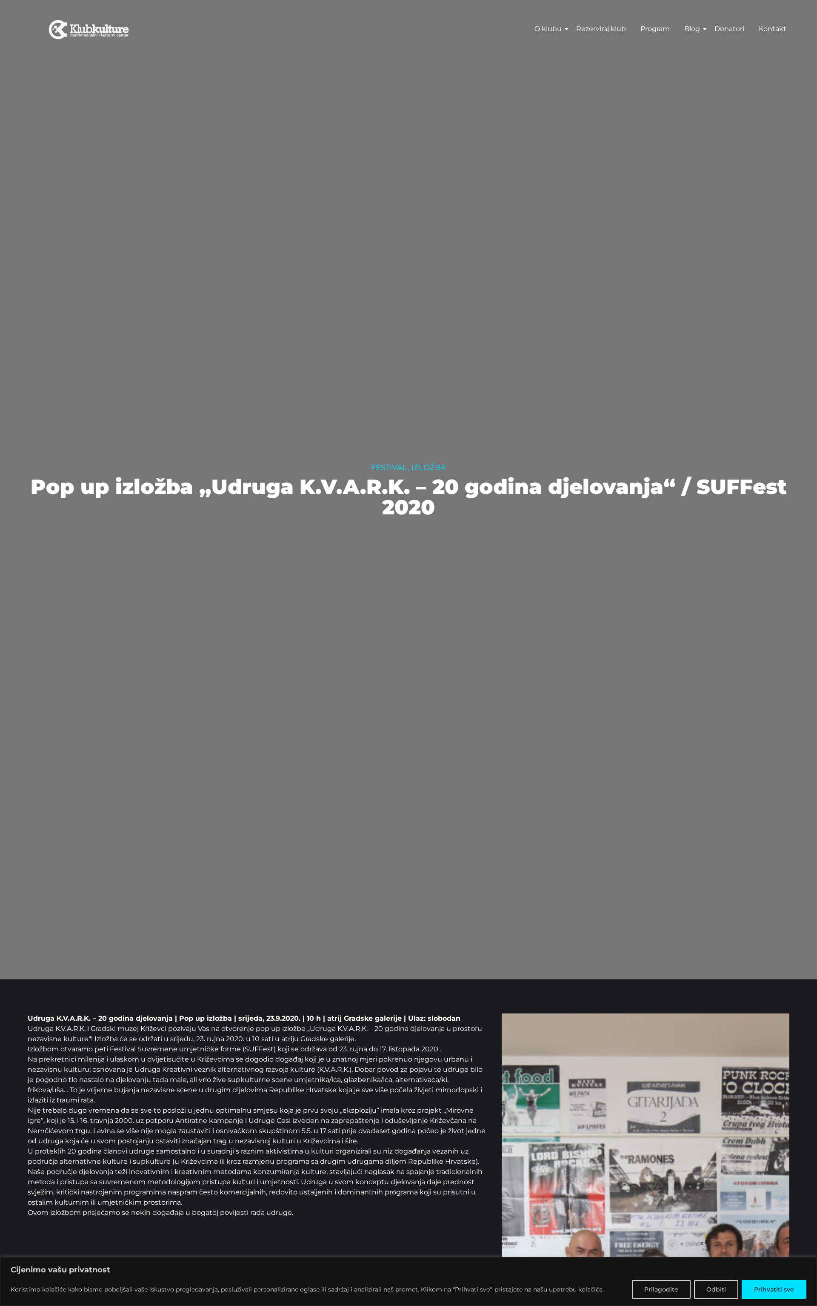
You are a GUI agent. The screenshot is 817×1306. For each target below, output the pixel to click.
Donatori (729, 29)
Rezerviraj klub (601, 29)
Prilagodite (661, 1289)
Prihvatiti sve (774, 1289)
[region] (408, 1281)
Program (655, 29)
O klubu (548, 29)
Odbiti (716, 1289)
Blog (692, 29)
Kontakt (772, 29)
